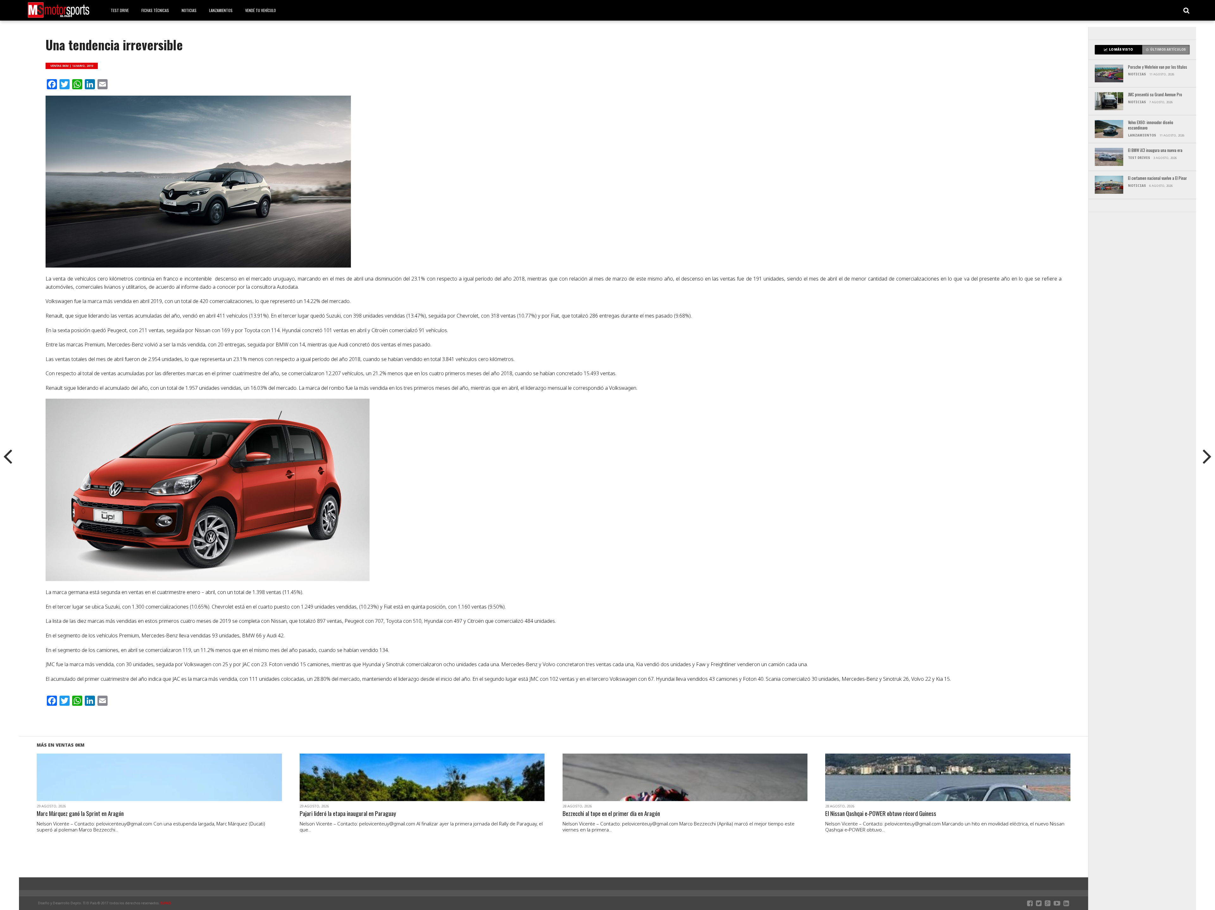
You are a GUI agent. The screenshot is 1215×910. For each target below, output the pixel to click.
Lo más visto (1121, 49)
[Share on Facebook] (146, 785)
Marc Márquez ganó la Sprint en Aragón (80, 814)
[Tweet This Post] (159, 785)
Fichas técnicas (155, 10)
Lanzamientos (221, 10)
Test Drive (120, 10)
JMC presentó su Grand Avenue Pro (1155, 95)
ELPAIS (165, 903)
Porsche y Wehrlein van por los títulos (1157, 67)
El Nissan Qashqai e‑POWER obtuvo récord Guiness (880, 814)
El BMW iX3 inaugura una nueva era (1155, 150)
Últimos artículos (1168, 49)
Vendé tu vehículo (260, 10)
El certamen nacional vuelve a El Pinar (1157, 178)
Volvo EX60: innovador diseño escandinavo (1150, 125)
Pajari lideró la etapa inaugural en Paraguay (348, 814)
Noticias (189, 10)
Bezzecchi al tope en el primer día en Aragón (611, 814)
